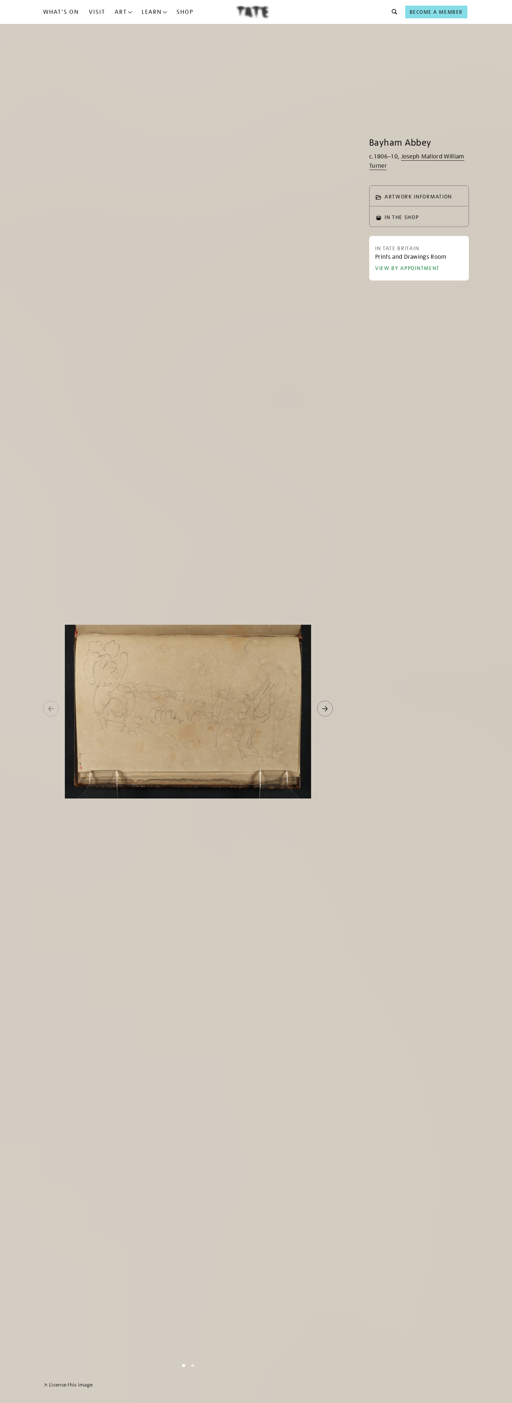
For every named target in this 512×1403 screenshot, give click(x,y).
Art (121, 12)
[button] (392, 11)
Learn (152, 12)
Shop (185, 12)
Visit (97, 12)
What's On (61, 12)
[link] (68, 1385)
